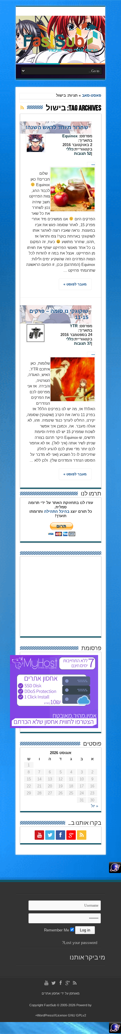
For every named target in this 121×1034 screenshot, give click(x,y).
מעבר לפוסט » (75, 284)
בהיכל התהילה (56, 511)
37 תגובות (82, 343)
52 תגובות (82, 153)
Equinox (70, 136)
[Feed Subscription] (22, 107)
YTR (74, 326)
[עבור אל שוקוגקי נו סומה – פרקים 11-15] (73, 379)
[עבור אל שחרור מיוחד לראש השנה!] (73, 189)
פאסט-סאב (91, 95)
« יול (94, 806)
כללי (69, 149)
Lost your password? (79, 943)
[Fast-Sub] (61, 50)
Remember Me (57, 930)
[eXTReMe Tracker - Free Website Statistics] (115, 872)
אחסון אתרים (51, 993)
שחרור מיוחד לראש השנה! (57, 127)
